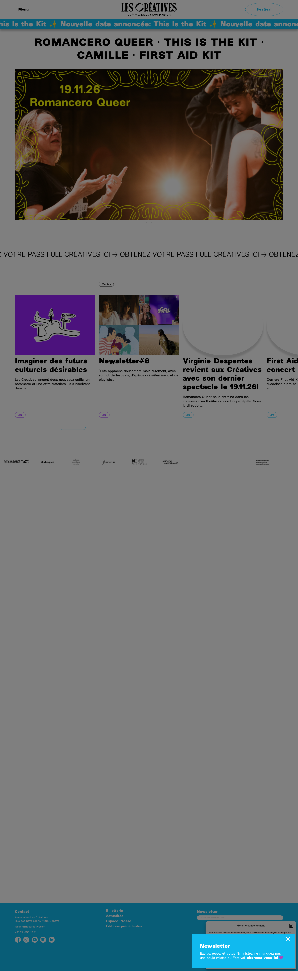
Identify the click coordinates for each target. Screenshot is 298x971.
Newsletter (215, 946)
